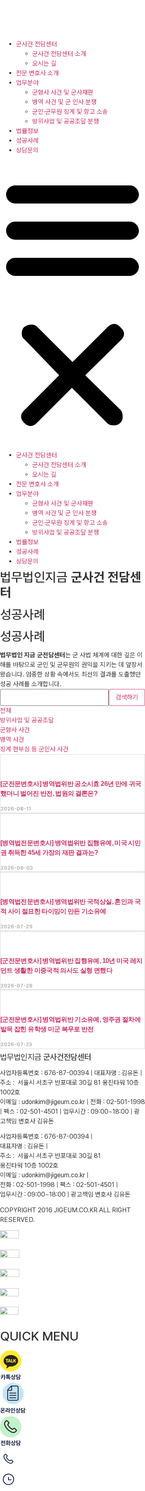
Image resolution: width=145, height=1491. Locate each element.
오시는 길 (44, 63)
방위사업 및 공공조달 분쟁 (65, 121)
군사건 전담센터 (36, 44)
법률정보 (27, 131)
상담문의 (27, 150)
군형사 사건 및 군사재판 (62, 92)
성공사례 (27, 140)
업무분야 (27, 82)
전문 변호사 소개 (37, 73)
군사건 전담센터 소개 (59, 54)
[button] (72, 302)
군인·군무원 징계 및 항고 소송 (70, 111)
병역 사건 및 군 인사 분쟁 (64, 102)
